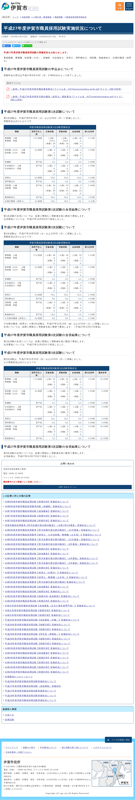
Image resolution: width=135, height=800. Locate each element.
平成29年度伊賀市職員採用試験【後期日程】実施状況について (37, 639)
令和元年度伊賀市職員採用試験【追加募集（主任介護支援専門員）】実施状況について (50, 606)
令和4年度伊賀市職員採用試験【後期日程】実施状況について (37, 658)
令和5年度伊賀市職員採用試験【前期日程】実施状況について (37, 648)
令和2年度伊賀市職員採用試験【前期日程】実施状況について (37, 601)
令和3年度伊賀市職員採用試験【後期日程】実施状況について (37, 667)
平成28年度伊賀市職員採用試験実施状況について (30, 681)
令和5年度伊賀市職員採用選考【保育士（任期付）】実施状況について (41, 573)
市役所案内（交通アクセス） (19, 752)
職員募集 (59, 17)
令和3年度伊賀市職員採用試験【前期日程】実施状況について (37, 672)
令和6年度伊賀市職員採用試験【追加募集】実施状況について (37, 554)
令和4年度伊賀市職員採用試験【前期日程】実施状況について (37, 662)
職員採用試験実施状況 (76, 17)
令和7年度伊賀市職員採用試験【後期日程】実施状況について (37, 516)
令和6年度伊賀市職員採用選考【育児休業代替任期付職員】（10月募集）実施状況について (52, 539)
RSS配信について (48, 747)
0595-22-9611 (25, 770)
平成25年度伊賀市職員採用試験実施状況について (30, 700)
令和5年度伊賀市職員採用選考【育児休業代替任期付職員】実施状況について (45, 582)
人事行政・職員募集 (42, 17)
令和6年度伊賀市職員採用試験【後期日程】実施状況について (37, 549)
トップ (15, 17)
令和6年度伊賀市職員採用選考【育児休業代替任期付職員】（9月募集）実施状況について (51, 544)
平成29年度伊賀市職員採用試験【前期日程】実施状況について (37, 643)
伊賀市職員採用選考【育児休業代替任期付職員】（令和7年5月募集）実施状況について (50, 525)
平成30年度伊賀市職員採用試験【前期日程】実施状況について (37, 629)
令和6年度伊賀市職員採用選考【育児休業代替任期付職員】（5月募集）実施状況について (51, 563)
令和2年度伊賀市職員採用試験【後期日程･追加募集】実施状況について (42, 596)
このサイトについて (102, 747)
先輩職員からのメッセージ (19, 677)
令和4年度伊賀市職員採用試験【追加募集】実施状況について (37, 653)
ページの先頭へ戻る (121, 740)
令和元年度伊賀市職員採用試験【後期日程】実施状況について (37, 610)
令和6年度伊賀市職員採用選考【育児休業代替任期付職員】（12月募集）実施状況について (52, 530)
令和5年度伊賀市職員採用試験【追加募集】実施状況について (37, 587)
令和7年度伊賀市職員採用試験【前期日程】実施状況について (37, 520)
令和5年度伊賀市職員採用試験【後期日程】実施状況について (37, 591)
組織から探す (29, 747)
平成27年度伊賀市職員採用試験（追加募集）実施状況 (33, 686)
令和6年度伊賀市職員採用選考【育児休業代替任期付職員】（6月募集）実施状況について (51, 558)
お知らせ (9, 715)
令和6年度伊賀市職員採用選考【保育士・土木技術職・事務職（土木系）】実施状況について (53, 535)
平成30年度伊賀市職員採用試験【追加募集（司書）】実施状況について (42, 620)
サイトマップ (12, 747)
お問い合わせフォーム (67, 487)
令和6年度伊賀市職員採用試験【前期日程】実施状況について (37, 568)
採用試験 (9, 720)
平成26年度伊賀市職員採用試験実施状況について (30, 695)
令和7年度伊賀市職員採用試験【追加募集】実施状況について (37, 511)
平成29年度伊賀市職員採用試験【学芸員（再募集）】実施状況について (42, 634)
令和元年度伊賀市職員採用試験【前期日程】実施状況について (37, 615)
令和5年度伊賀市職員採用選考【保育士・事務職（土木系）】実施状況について (46, 577)
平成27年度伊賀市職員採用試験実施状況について (30, 691)
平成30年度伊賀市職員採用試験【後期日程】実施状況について (37, 625)
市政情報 (26, 17)
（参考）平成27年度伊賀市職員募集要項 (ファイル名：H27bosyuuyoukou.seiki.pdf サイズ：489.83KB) (65, 89)
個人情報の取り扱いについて (75, 747)
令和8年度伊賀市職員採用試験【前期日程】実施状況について (37, 502)
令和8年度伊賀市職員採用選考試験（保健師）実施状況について (38, 506)
